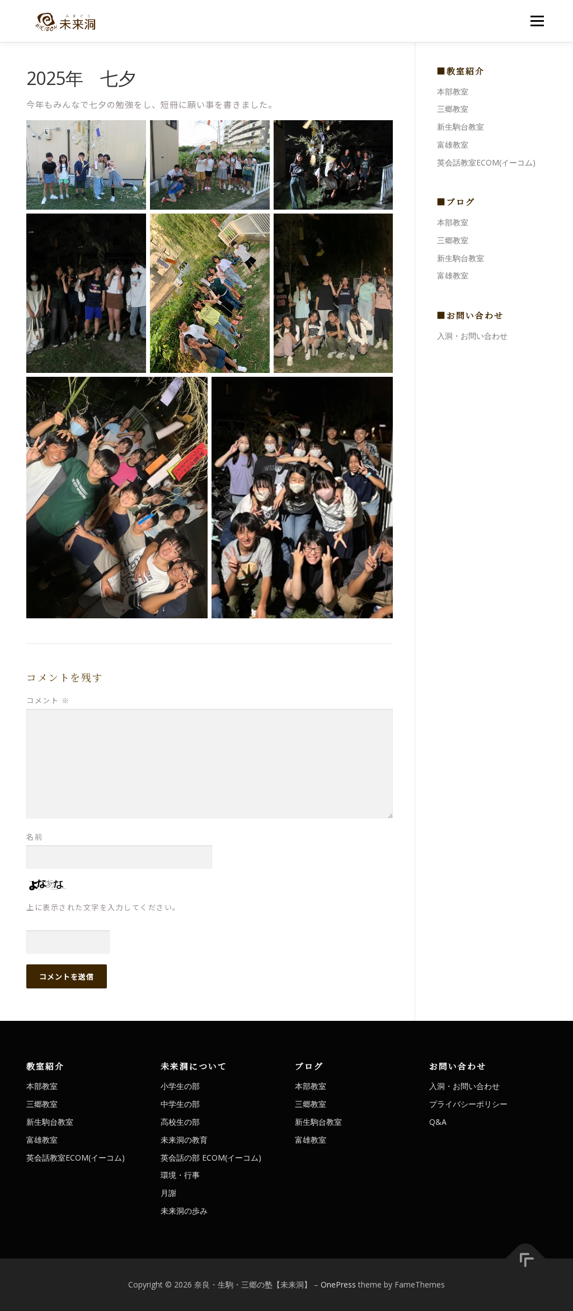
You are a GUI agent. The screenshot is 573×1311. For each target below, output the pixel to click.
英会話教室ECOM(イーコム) (486, 162)
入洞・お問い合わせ (472, 335)
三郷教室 (452, 108)
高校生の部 (180, 1121)
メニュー (537, 21)
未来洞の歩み (184, 1210)
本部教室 (452, 91)
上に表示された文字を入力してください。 (103, 907)
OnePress (338, 1284)
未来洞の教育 (184, 1139)
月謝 (168, 1192)
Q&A (438, 1121)
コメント (47, 700)
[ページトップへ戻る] (526, 1258)
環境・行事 (180, 1175)
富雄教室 (452, 144)
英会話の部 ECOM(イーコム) (211, 1157)
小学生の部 (180, 1086)
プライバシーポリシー (468, 1104)
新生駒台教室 (460, 126)
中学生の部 (180, 1104)
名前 (34, 836)
